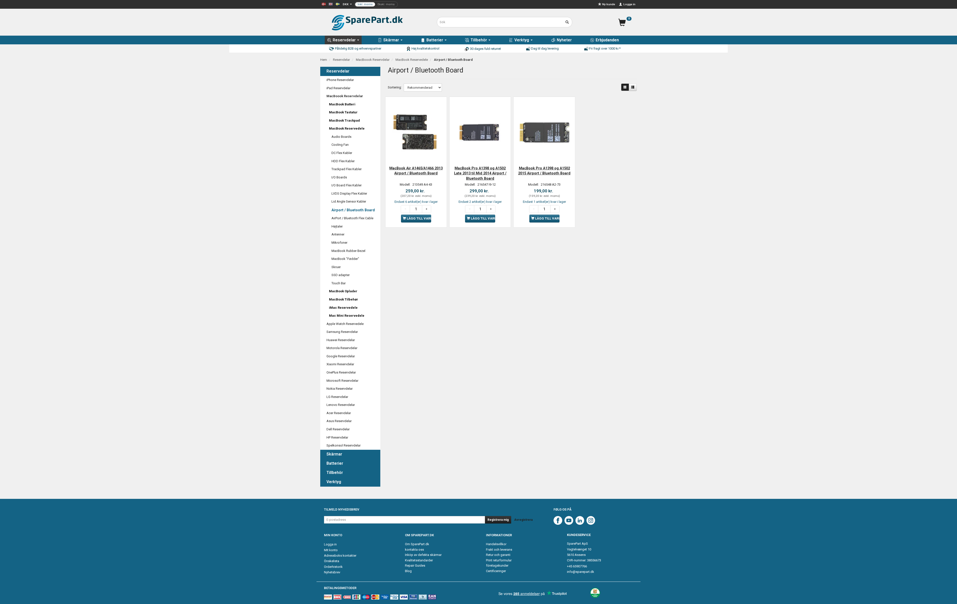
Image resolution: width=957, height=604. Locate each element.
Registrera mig (498, 520)
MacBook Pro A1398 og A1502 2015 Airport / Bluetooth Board (544, 170)
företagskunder (497, 565)
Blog (408, 571)
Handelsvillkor (496, 544)
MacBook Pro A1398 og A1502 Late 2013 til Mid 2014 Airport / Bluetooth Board (480, 173)
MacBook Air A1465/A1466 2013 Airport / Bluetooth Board (416, 170)
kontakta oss (414, 549)
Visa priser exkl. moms (376, 4)
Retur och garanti (498, 555)
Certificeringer (496, 571)
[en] (330, 4)
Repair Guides (415, 565)
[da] (323, 4)
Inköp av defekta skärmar (423, 555)
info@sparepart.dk (580, 572)
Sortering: (395, 87)
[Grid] (625, 87)
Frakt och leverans (499, 549)
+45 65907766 (577, 566)
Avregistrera (523, 520)
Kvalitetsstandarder (419, 560)
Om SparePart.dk (417, 544)
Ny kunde (608, 4)
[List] (633, 87)
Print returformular (499, 560)
